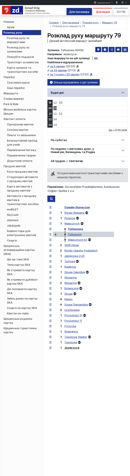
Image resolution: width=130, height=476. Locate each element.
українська (104, 2)
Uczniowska (72, 310)
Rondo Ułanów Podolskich (81, 250)
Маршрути (11, 93)
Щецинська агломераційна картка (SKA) (19, 250)
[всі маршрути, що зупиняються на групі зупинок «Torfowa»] (50, 261)
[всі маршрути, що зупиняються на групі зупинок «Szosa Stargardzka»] (50, 304)
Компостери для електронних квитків (21, 233)
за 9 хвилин (57, 66)
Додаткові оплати (19, 160)
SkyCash (12, 214)
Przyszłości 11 (73, 320)
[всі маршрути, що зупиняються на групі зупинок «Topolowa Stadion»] (50, 337)
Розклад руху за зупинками (18, 49)
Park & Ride (11, 104)
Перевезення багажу (21, 150)
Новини (9, 21)
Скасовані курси (18, 82)
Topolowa (70, 342)
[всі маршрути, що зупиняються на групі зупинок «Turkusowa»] (50, 229)
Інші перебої (16, 88)
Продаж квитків (15, 166)
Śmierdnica (71, 331)
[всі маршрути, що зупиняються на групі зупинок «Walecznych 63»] (50, 239)
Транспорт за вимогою (23, 62)
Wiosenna (70, 277)
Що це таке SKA (18, 259)
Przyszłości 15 (73, 315)
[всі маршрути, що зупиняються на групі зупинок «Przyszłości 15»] (50, 315)
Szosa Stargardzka (76, 304)
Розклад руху (13, 32)
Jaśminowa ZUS (74, 256)
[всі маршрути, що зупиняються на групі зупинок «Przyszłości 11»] (50, 320)
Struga (68, 293)
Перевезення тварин (21, 155)
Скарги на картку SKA (22, 308)
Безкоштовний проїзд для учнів (22, 142)
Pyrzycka (70, 326)
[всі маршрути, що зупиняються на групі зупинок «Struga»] (50, 293)
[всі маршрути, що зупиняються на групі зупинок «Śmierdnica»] (50, 331)
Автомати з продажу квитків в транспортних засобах (23, 200)
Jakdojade (13, 225)
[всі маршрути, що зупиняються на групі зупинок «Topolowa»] (50, 342)
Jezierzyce (71, 347)
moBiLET (12, 209)
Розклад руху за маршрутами (18, 40)
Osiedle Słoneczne (77, 207)
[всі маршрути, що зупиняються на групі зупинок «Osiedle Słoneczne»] (50, 207)
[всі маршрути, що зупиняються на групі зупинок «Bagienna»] (50, 266)
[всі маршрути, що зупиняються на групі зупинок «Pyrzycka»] (50, 326)
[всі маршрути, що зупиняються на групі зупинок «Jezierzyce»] (50, 347)
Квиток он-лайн (18, 313)
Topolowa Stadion (75, 337)
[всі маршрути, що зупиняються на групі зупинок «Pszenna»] (50, 218)
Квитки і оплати (15, 119)
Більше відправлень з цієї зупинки (75, 82)
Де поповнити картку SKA (22, 291)
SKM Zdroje (71, 245)
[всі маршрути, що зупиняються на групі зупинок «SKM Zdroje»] (50, 245)
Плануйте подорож (20, 57)
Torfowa (69, 261)
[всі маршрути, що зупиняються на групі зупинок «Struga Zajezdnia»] (50, 272)
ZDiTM (120, 11)
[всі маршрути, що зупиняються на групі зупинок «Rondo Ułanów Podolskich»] (50, 250)
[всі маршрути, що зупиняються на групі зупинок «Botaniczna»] (50, 288)
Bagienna (70, 266)
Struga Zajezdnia (74, 272)
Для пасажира (79, 11)
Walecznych (72, 223)
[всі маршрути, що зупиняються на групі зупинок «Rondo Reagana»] (50, 212)
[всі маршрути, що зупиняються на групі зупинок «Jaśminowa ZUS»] (50, 256)
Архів (10, 27)
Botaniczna (71, 288)
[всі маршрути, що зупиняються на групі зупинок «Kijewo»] (50, 299)
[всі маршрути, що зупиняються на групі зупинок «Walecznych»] (50, 223)
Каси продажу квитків (22, 171)
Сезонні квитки (17, 129)
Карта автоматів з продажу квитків (19, 188)
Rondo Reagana (74, 212)
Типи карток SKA (18, 264)
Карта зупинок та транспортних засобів (22, 69)
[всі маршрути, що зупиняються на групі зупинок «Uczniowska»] (50, 310)
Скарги (12, 240)
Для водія (103, 11)
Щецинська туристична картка (20, 330)
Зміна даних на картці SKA (22, 300)
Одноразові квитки (20, 124)
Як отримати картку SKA (21, 272)
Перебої (9, 77)
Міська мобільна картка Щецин (20, 111)
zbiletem (12, 220)
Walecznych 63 (77, 239)
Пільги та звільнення (21, 135)
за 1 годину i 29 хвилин (65, 74)
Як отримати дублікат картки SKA (22, 281)
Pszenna (69, 218)
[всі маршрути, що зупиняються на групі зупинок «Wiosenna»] (50, 277)
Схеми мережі (14, 98)
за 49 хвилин (58, 70)
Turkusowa (75, 229)
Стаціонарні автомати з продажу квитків (22, 179)
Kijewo (68, 299)
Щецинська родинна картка (18, 320)
